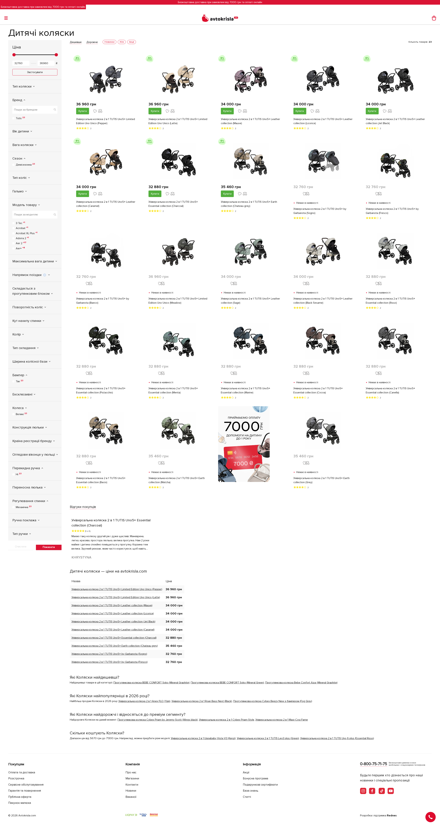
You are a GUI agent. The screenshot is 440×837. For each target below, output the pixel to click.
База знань (250, 790)
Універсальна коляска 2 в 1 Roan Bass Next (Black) (202, 701)
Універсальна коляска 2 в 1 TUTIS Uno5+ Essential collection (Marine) (245, 390)
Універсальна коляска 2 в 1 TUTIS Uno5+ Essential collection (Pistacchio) (100, 390)
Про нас (130, 772)
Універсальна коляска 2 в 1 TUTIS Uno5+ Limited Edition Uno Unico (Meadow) (177, 301)
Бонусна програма (255, 778)
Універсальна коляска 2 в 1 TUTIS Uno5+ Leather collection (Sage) (250, 301)
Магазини (132, 778)
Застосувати (35, 72)
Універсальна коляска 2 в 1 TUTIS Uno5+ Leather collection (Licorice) (323, 121)
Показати (49, 547)
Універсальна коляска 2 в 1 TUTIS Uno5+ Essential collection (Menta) (173, 390)
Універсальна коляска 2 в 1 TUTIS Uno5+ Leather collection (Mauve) (250, 121)
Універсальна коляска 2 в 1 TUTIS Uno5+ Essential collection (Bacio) (100, 480)
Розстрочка (16, 778)
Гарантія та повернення (24, 790)
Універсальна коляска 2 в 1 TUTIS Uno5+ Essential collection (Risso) (390, 301)
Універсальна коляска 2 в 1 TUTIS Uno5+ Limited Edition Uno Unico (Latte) (177, 121)
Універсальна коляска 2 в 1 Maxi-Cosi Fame (281, 719)
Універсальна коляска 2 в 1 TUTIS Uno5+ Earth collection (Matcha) (176, 480)
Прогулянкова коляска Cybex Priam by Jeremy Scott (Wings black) (158, 719)
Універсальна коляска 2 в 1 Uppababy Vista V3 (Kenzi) (203, 738)
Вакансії (130, 797)
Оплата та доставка (21, 772)
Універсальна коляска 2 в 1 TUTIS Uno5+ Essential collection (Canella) (390, 390)
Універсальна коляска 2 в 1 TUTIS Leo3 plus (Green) (268, 738)
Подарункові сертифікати (260, 784)
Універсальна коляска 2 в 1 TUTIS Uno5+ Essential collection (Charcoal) (173, 204)
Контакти (131, 784)
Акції (246, 772)
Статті (247, 797)
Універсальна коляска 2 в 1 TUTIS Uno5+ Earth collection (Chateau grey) (249, 204)
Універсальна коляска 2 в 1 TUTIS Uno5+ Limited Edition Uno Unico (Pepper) (105, 121)
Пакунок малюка (19, 803)
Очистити (20, 546)
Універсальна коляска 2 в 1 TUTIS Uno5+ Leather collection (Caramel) (105, 204)
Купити (83, 111)
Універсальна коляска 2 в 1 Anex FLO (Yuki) (144, 701)
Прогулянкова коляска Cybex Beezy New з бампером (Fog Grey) (272, 701)
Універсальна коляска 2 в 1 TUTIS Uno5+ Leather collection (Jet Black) (395, 121)
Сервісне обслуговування (25, 784)
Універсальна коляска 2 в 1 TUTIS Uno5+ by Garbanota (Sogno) (319, 211)
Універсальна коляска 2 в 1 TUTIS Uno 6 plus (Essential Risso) (337, 738)
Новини (130, 790)
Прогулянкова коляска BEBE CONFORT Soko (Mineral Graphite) (151, 682)
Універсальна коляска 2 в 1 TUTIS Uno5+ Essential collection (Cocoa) (318, 390)
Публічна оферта (19, 797)
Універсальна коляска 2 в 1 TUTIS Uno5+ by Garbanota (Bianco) (102, 301)
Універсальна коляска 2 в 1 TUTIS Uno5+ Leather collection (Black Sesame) (323, 301)
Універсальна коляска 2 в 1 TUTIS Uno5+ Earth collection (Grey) (321, 480)
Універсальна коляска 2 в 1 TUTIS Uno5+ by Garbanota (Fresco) (392, 211)
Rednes (392, 815)
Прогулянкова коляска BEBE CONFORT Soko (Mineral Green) (227, 682)
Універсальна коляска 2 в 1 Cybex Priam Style (226, 719)
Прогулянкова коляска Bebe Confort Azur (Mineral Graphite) (301, 682)
